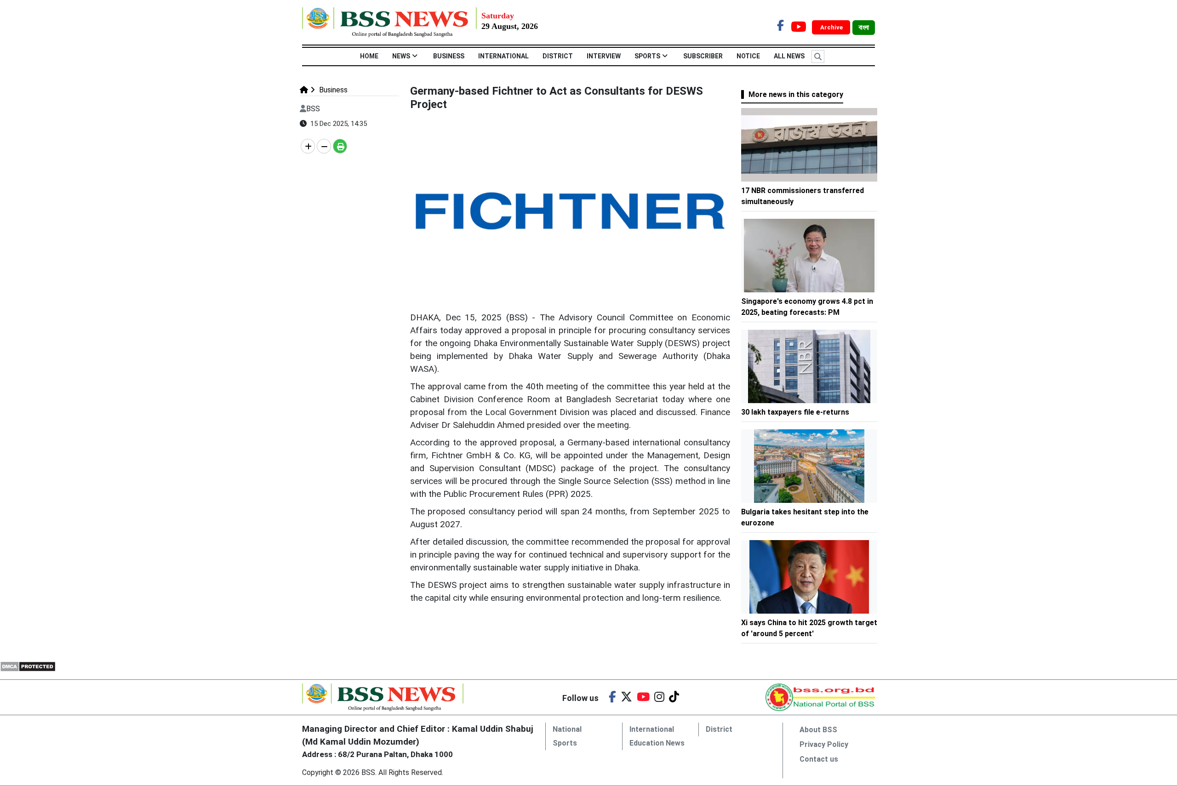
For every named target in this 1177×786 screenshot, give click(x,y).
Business (448, 56)
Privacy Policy (824, 744)
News (401, 56)
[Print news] (340, 146)
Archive (832, 27)
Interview (604, 56)
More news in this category (795, 94)
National (567, 729)
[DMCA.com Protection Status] (28, 665)
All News (789, 56)
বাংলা (863, 27)
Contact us (819, 759)
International (503, 56)
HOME (369, 56)
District (558, 56)
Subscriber (703, 56)
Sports (647, 56)
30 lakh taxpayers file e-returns (795, 412)
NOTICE (748, 56)
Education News (657, 743)
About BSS (818, 729)
